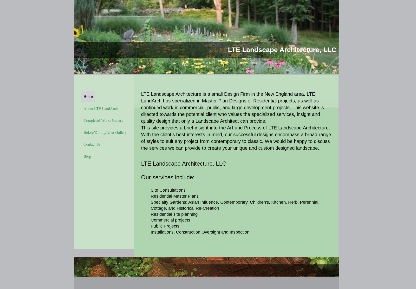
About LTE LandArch (101, 108)
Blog (87, 156)
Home (88, 96)
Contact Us (92, 144)
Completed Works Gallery (103, 120)
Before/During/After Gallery (105, 132)
